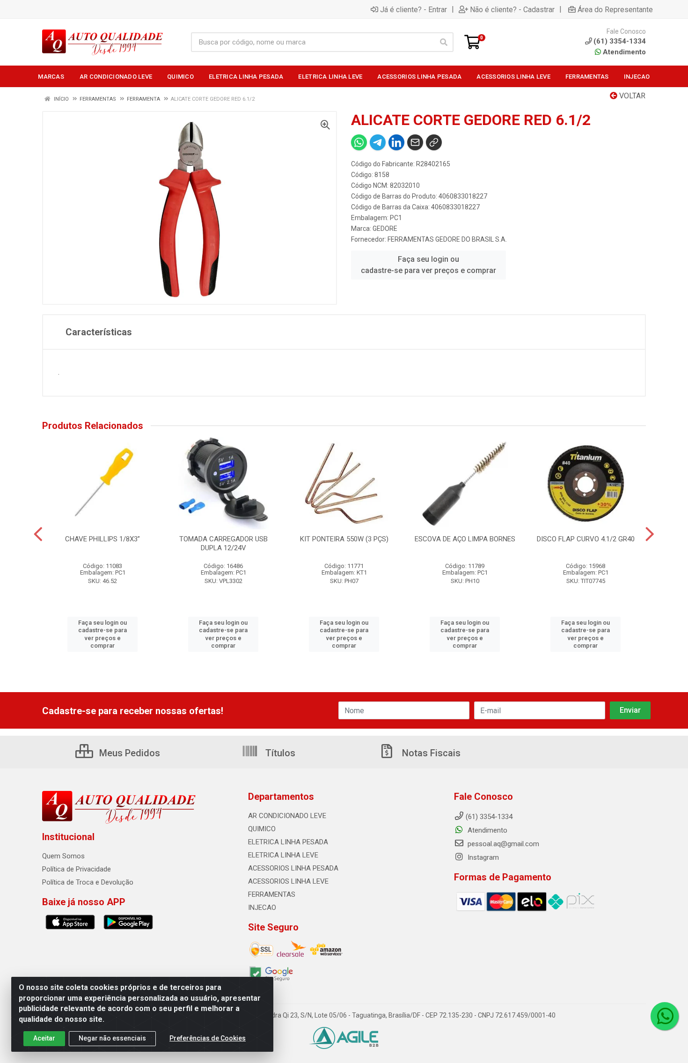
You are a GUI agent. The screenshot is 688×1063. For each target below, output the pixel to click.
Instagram (482, 857)
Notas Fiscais (430, 753)
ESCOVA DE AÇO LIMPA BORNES (465, 539)
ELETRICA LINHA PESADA (288, 842)
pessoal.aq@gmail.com (502, 844)
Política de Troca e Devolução (87, 882)
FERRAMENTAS (271, 894)
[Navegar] (38, 534)
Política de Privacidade (76, 869)
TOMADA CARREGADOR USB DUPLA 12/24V (223, 543)
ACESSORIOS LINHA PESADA (293, 868)
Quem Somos (63, 856)
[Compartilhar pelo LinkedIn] (396, 142)
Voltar (631, 95)
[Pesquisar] (444, 42)
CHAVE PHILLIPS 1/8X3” (102, 539)
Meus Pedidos (128, 753)
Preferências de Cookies (207, 1038)
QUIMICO (262, 829)
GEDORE (385, 228)
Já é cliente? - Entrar (413, 9)
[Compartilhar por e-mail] (415, 142)
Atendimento (623, 52)
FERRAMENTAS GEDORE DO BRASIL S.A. (447, 239)
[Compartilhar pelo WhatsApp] (359, 142)
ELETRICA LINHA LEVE (283, 855)
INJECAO (262, 907)
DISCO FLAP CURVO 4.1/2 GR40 (586, 539)
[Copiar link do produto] (434, 142)
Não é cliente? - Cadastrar (512, 9)
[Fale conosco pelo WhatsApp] (665, 1016)
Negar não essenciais (112, 1038)
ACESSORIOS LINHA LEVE (288, 881)
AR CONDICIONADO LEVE (287, 816)
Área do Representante (615, 9)
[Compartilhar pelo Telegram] (378, 142)
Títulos (279, 753)
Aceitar (44, 1038)
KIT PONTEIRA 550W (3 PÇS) (344, 539)
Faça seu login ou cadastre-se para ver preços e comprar (428, 265)
